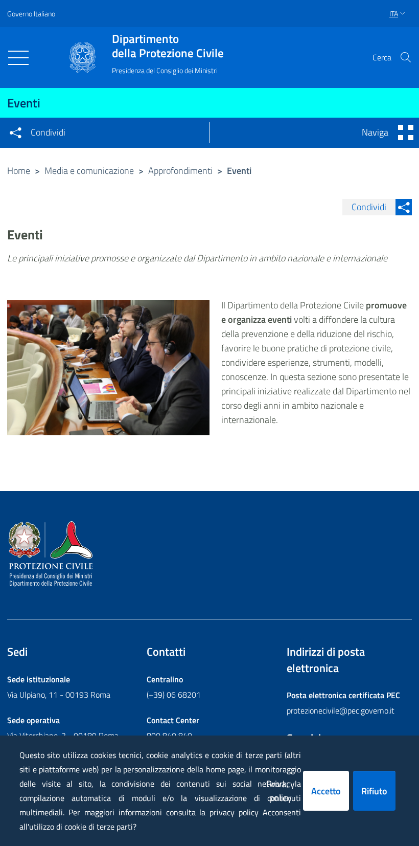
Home (18, 170)
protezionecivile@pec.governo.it (340, 710)
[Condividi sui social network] (15, 132)
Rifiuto (374, 791)
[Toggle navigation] (18, 58)
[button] (406, 57)
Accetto (326, 791)
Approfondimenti (180, 170)
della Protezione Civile (168, 46)
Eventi (23, 103)
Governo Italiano (31, 13)
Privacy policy (280, 791)
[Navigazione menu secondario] (406, 132)
